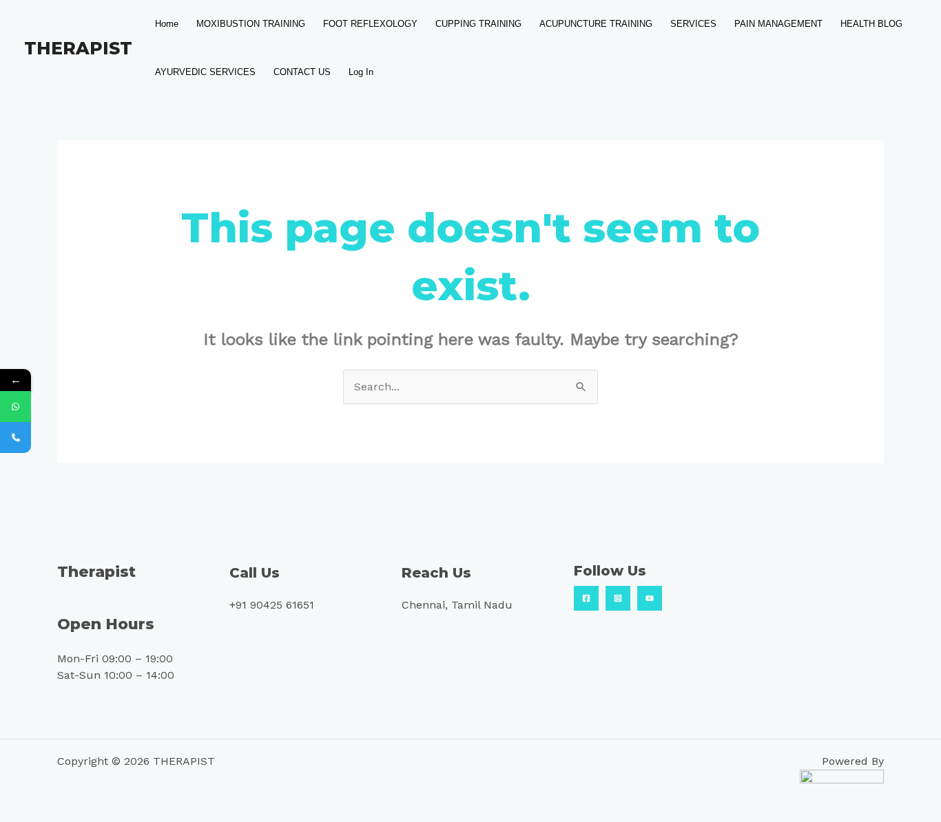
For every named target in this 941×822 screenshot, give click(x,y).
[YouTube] (649, 598)
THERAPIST (78, 48)
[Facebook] (586, 598)
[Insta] (618, 598)
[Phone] (15, 437)
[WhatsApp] (15, 406)
